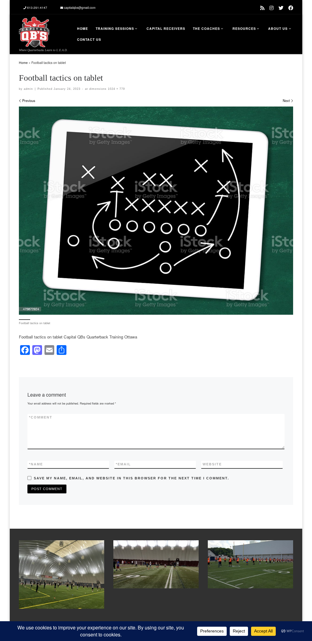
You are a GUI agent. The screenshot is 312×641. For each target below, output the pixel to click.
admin (28, 88)
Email (123, 464)
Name (36, 464)
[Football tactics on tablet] (156, 211)
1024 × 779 (116, 88)
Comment (40, 417)
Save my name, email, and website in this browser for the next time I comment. (131, 478)
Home (23, 62)
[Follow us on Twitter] (280, 7)
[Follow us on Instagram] (271, 7)
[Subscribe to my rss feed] (262, 7)
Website (212, 464)
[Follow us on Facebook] (290, 7)
